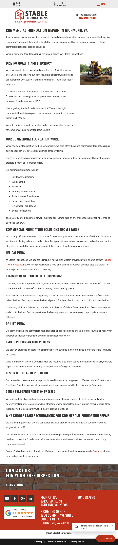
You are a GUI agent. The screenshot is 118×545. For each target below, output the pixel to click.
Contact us (98, 451)
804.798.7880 (87, 18)
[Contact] (54, 4)
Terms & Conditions (56, 542)
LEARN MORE (15, 485)
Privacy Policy (77, 542)
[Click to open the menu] (98, 4)
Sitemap (38, 542)
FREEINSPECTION (61, 4)
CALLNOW (18, 4)
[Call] (14, 4)
